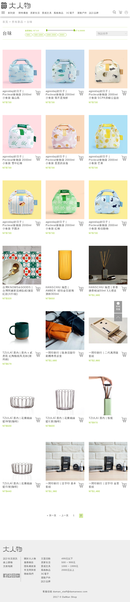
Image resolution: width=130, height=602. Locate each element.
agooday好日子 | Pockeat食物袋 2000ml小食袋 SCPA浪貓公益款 (104, 94)
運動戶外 (82, 13)
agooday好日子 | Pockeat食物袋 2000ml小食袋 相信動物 (103, 225)
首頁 (5, 21)
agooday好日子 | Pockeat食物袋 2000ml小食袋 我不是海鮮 (60, 94)
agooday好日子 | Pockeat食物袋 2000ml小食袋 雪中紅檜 (17, 160)
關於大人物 (30, 558)
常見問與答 (30, 570)
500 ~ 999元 (68, 562)
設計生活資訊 (10, 558)
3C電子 (70, 13)
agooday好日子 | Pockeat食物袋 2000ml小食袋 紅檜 (60, 225)
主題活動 (46, 558)
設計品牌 (94, 13)
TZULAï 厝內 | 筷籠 (101, 418)
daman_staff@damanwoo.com (70, 591)
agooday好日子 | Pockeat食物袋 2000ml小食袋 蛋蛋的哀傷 (60, 160)
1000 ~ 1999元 (70, 566)
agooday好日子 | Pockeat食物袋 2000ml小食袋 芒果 (103, 160)
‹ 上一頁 (64, 515)
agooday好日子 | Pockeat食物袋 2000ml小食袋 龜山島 (17, 94)
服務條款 (29, 562)
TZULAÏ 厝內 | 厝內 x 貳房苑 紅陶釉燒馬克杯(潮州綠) (18, 356)
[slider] (46, 30)
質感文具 (47, 13)
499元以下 (67, 558)
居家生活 (35, 13)
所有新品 (17, 21)
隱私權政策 (30, 566)
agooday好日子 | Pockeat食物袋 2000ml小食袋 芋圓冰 (17, 225)
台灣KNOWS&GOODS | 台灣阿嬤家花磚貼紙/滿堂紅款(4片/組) (18, 290)
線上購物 (8, 562)
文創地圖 (8, 566)
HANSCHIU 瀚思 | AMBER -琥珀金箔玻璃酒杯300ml (60, 290)
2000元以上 (68, 570)
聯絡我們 (29, 573)
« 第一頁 (51, 515)
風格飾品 (58, 13)
